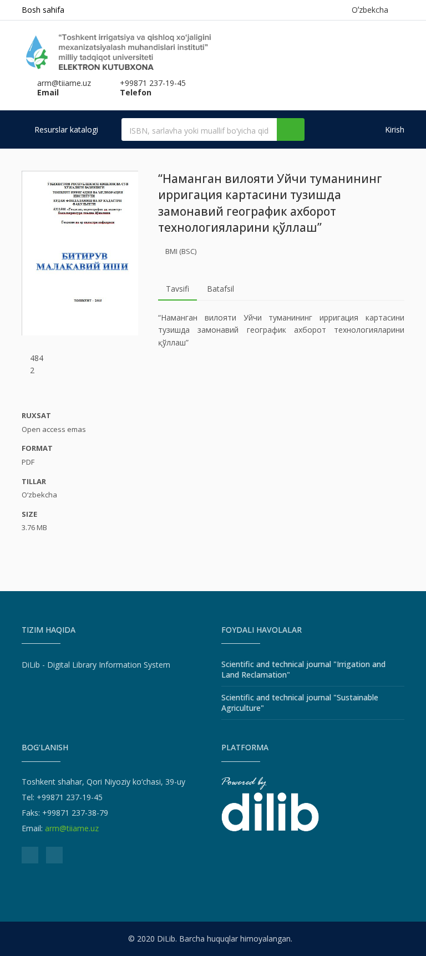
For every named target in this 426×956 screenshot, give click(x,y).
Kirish (393, 129)
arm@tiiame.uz (72, 828)
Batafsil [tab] (220, 288)
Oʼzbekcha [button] (372, 9)
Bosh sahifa (43, 9)
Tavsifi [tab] (177, 288)
